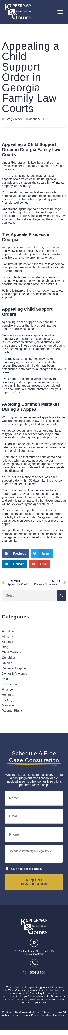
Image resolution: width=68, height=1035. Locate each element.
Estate (6, 678)
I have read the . (25, 868)
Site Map (45, 1014)
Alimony (7, 636)
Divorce (7, 663)
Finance (7, 689)
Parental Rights (12, 710)
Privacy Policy (30, 1014)
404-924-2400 (34, 972)
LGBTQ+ (8, 700)
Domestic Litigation (15, 668)
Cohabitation (10, 657)
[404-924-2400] (34, 963)
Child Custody (11, 652)
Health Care (10, 694)
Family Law (9, 684)
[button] (60, 12)
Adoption (8, 631)
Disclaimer (59, 1014)
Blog (5, 647)
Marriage (8, 705)
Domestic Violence (14, 673)
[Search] (61, 595)
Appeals (7, 641)
